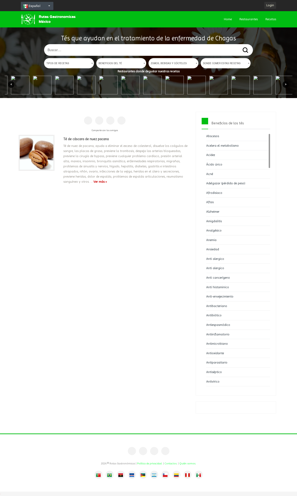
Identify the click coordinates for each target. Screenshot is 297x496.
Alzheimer (213, 211)
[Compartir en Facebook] (88, 120)
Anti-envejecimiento (219, 296)
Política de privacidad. (149, 463)
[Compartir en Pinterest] (99, 120)
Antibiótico (214, 315)
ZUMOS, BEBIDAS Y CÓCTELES (169, 63)
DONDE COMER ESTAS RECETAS (222, 63)
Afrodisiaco (214, 193)
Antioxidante (215, 353)
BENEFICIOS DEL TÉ (110, 63)
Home (228, 19)
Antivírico (213, 381)
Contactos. (171, 463)
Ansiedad (212, 249)
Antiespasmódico (218, 325)
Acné (209, 174)
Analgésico (214, 230)
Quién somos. (187, 463)
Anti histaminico (217, 287)
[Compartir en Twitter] (110, 120)
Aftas (210, 202)
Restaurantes (248, 19)
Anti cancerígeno (218, 277)
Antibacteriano (216, 306)
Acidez (210, 155)
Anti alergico (215, 259)
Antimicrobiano (217, 343)
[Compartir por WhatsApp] (121, 120)
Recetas (270, 19)
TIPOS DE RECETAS (57, 63)
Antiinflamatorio (217, 334)
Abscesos (212, 136)
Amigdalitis (214, 221)
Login (270, 5)
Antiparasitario (216, 362)
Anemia (211, 240)
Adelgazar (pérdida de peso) (225, 183)
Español (34, 6)
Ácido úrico (214, 164)
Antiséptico (214, 372)
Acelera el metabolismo (222, 145)
